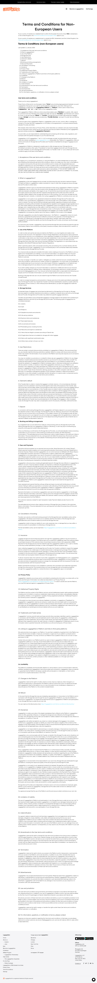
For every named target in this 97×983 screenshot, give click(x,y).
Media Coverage (9, 963)
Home (4, 937)
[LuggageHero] (11, 10)
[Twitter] (86, 963)
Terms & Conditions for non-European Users (31, 40)
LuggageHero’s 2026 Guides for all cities (13, 965)
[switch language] (66, 9)
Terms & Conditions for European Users (45, 35)
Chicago (33, 940)
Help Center (6, 957)
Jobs (6, 944)
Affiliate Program (7, 952)
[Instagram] (88, 963)
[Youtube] (90, 963)
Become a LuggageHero (77, 9)
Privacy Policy (6, 967)
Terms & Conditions (8, 969)
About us (5, 940)
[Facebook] (84, 963)
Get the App (89, 9)
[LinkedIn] (93, 963)
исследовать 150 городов (37, 952)
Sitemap (5, 971)
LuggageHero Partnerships (11, 954)
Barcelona (33, 937)
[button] (93, 979)
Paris (32, 946)
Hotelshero (6, 950)
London (33, 942)
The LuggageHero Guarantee (12, 959)
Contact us (78, 963)
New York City (34, 944)
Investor (7, 942)
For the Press (6, 961)
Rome (32, 948)
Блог (4, 946)
